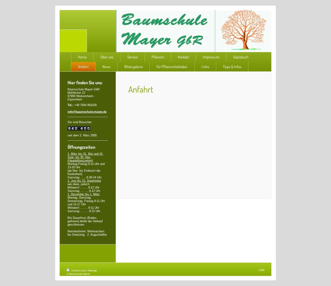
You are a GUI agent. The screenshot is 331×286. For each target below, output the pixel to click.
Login (262, 269)
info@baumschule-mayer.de (87, 111)
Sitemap (92, 270)
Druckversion (78, 270)
